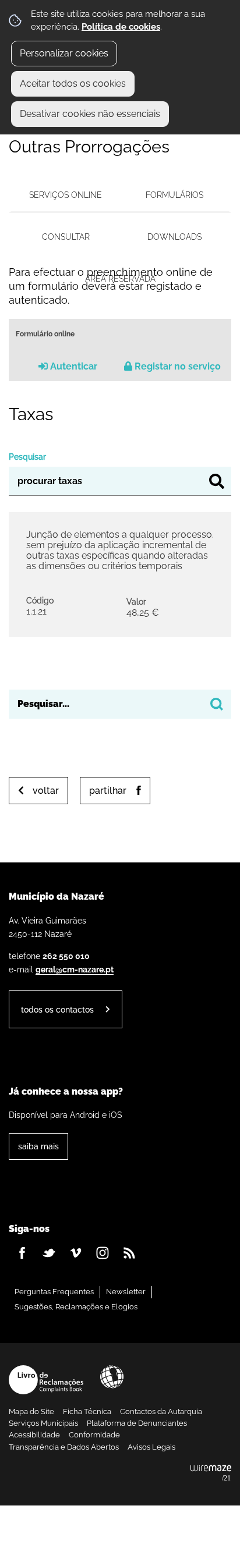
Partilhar (107, 790)
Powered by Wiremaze (210, 1473)
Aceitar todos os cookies (73, 83)
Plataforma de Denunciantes (137, 1423)
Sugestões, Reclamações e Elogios (76, 1306)
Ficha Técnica (87, 1411)
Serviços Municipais (43, 1423)
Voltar (46, 790)
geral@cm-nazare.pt (75, 969)
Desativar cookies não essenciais (90, 113)
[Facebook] (22, 1253)
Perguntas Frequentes (54, 1291)
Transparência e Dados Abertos (64, 1447)
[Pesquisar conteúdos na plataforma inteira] (216, 704)
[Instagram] (102, 1253)
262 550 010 (66, 956)
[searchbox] (120, 704)
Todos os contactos (57, 1009)
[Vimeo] (75, 1253)
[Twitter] (49, 1253)
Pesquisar (27, 456)
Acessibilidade (111, 1377)
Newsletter (126, 1291)
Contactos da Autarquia (161, 1411)
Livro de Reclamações (46, 1379)
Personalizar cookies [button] (64, 53)
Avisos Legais (151, 1447)
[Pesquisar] (216, 481)
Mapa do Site (31, 1411)
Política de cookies (121, 27)
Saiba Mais (38, 1146)
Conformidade (94, 1434)
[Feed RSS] (129, 1253)
